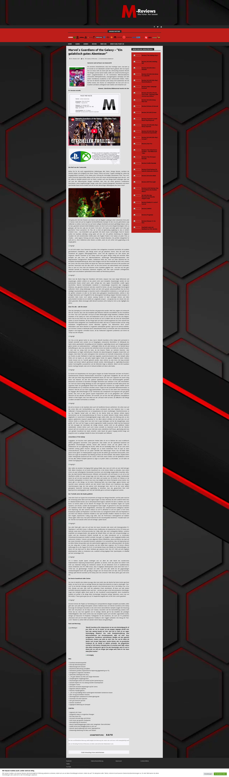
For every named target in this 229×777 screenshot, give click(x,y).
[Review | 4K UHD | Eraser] (137, 114)
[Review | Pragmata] (137, 216)
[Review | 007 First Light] (137, 183)
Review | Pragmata (147, 215)
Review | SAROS (146, 208)
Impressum (119, 761)
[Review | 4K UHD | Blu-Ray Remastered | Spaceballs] (137, 132)
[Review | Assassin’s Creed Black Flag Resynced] (137, 120)
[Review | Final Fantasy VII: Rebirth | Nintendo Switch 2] (137, 171)
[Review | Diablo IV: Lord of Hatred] (137, 204)
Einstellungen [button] (208, 774)
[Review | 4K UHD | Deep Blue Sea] (137, 101)
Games (77, 44)
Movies (94, 44)
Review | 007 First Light (149, 182)
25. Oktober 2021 (75, 58)
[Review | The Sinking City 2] (137, 57)
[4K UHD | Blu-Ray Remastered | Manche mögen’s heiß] (137, 196)
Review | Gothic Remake (149, 163)
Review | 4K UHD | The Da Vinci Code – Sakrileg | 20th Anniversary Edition (150, 94)
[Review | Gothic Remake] (137, 164)
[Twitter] (157, 26)
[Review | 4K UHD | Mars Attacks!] (137, 69)
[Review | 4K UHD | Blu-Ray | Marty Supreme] (137, 126)
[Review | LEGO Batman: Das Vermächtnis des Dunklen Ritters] (137, 189)
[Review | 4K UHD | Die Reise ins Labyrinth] (137, 75)
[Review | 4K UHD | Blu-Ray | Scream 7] (137, 139)
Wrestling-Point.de (117, 44)
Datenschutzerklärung (97, 761)
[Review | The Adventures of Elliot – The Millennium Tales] (137, 151)
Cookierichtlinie (144, 761)
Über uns (103, 44)
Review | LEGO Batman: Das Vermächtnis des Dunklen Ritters (150, 189)
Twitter (68, 764)
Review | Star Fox (147, 143)
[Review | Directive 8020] (137, 177)
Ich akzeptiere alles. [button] (220, 774)
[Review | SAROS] (137, 210)
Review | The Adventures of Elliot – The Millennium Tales (149, 151)
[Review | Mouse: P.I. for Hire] (137, 222)
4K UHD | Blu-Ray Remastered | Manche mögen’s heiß (148, 197)
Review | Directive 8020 (149, 175)
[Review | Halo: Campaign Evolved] (137, 88)
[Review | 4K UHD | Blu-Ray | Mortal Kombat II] (137, 82)
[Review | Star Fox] (137, 145)
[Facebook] (154, 26)
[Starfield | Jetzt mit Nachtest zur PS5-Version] (137, 229)
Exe (83, 58)
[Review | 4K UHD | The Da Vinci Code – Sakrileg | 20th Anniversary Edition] (137, 94)
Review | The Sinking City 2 (150, 55)
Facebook (68, 761)
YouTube (68, 766)
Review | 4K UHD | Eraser (149, 112)
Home (70, 44)
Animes (85, 44)
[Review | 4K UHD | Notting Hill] (137, 63)
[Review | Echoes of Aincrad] (137, 107)
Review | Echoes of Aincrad (150, 106)
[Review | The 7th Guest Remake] (137, 158)
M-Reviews (94, 58)
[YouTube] (161, 26)
